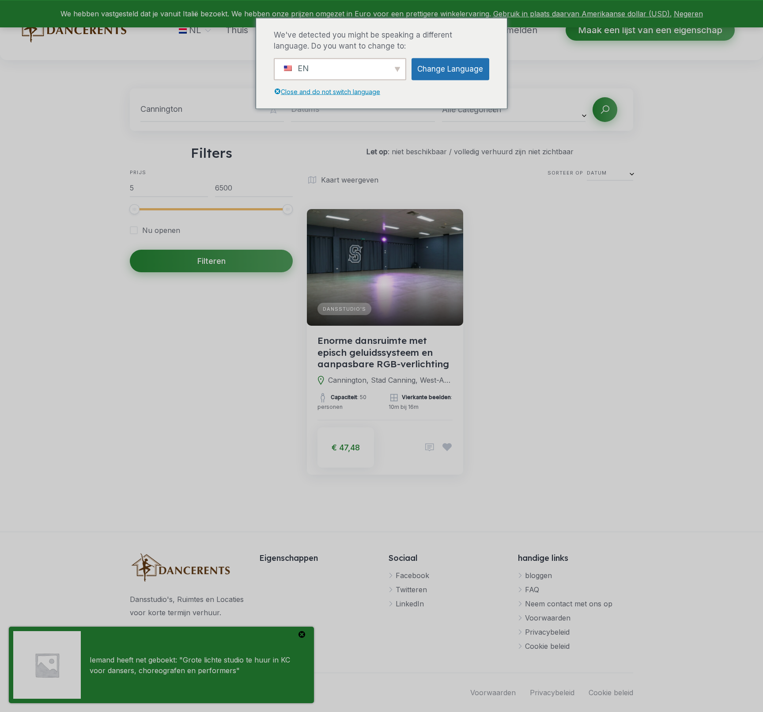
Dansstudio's (344, 309)
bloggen (538, 575)
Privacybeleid (547, 632)
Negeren (688, 13)
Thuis (237, 30)
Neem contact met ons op (568, 603)
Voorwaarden (547, 617)
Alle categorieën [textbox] (471, 109)
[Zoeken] (605, 109)
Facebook (412, 575)
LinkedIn (410, 603)
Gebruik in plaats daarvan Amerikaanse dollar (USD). (582, 13)
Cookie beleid (547, 646)
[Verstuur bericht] (429, 447)
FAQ (532, 589)
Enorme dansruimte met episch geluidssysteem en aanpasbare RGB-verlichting (383, 352)
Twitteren (411, 589)
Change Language (450, 68)
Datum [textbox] (597, 173)
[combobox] (513, 109)
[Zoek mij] (273, 109)
